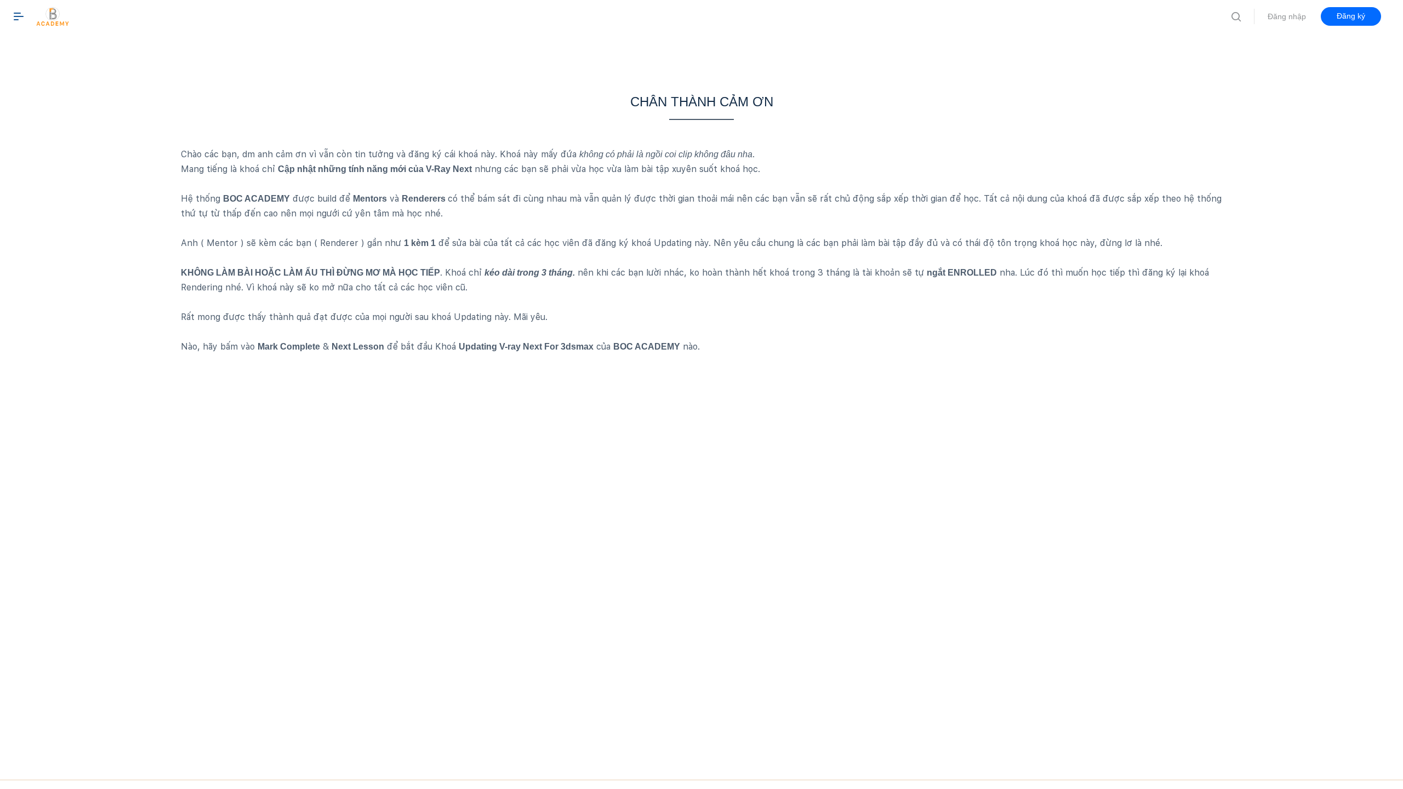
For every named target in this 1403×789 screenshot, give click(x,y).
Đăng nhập (1287, 16)
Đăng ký (1351, 16)
